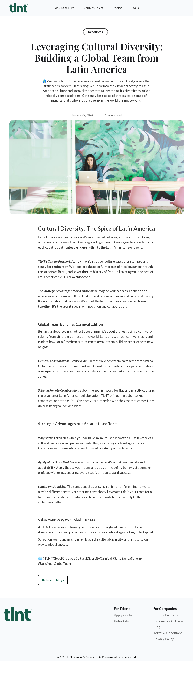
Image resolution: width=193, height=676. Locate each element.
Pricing (117, 7)
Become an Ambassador (171, 621)
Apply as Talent (93, 7)
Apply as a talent (126, 615)
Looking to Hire (64, 7)
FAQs (135, 7)
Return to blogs (53, 580)
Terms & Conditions (167, 633)
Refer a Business (165, 615)
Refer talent (123, 621)
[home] (18, 8)
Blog (156, 627)
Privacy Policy (163, 639)
